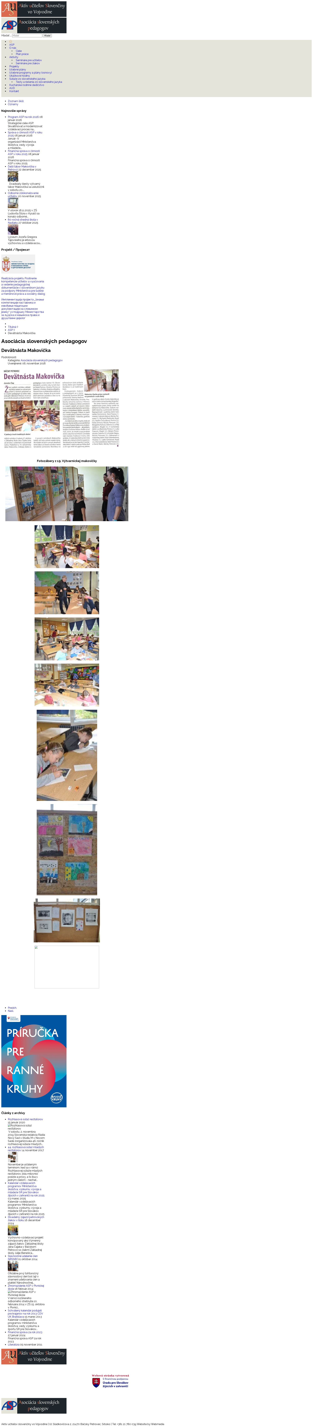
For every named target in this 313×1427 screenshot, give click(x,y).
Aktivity (13, 57)
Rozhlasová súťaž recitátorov (25, 1119)
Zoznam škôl (16, 101)
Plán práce (22, 54)
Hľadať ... (6, 35)
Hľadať (47, 35)
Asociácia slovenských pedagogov (42, 360)
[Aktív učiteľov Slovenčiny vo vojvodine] (34, 16)
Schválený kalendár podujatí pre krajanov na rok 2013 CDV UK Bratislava (25, 1313)
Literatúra (14, 1344)
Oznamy (13, 104)
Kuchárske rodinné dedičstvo (26, 85)
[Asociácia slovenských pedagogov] (34, 32)
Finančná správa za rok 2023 (25, 1332)
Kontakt (14, 91)
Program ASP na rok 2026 (23, 117)
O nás (12, 47)
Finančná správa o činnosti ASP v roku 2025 (24, 152)
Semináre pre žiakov (28, 63)
